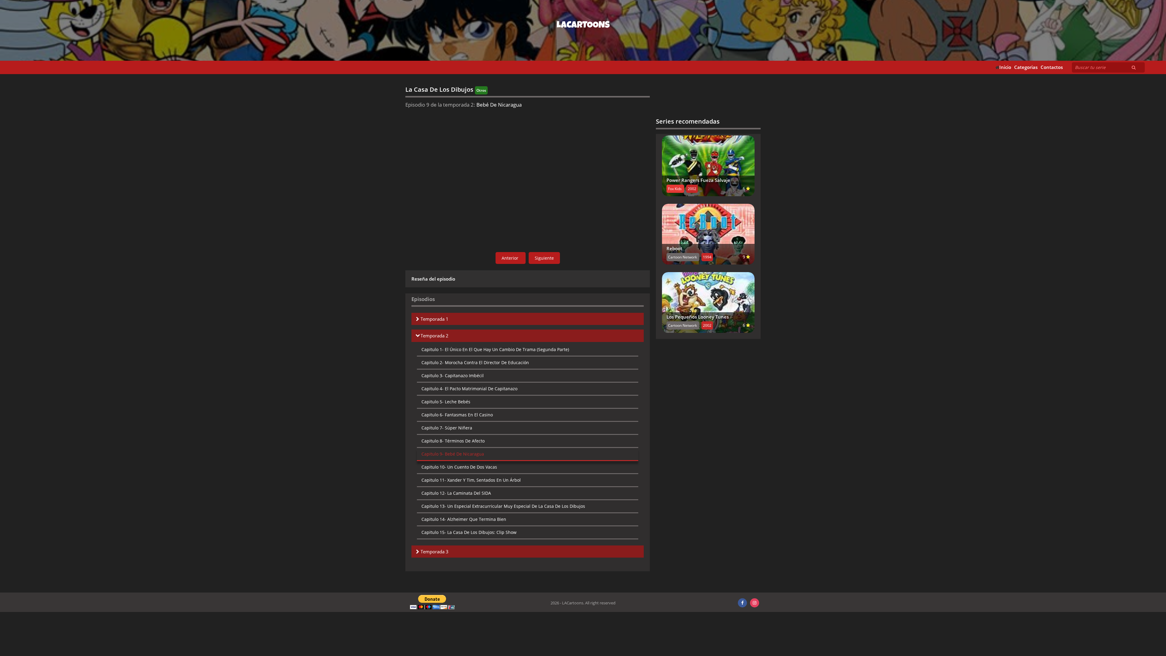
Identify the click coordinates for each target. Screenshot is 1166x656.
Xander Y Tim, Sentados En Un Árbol (471, 480)
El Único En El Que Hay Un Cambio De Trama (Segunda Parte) (495, 349)
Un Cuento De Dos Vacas (459, 467)
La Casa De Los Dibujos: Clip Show (469, 532)
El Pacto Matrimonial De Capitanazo (469, 388)
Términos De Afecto (453, 441)
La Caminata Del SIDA (456, 493)
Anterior (511, 258)
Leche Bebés (445, 402)
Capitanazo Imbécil (452, 375)
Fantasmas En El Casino (457, 415)
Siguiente (544, 258)
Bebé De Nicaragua (452, 454)
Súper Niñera (446, 428)
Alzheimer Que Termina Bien (463, 519)
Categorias (1026, 67)
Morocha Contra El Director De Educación (475, 362)
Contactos (1052, 67)
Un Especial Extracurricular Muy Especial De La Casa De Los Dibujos (503, 506)
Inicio (1005, 67)
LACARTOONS (583, 25)
